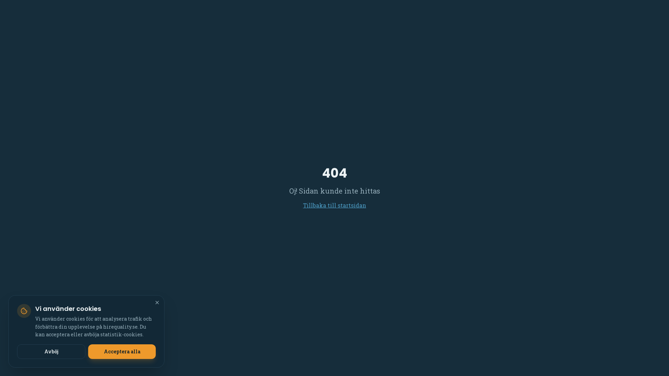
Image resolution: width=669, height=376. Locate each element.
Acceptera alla (122, 351)
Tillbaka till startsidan (334, 205)
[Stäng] (157, 302)
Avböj (51, 351)
